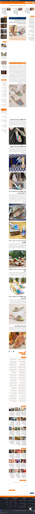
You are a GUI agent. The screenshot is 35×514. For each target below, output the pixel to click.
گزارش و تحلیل (25, 496)
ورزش (17, 496)
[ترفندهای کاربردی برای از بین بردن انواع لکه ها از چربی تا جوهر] (4, 54)
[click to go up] (30, 509)
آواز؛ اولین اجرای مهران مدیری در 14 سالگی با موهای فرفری (21, 372)
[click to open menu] (1, 2)
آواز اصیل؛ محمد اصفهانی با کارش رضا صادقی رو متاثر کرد (22, 364)
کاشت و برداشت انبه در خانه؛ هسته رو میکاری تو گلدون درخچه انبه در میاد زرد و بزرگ (17, 443)
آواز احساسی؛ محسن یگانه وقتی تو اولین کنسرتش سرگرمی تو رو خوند (21, 367)
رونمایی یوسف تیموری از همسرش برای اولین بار (13, 388)
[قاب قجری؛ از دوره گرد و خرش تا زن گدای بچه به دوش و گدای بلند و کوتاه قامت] (17, 409)
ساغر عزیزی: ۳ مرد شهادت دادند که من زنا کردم (4, 131)
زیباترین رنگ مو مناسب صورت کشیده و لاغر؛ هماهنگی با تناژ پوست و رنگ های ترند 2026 (11, 456)
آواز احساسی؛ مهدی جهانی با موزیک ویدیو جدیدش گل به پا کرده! (13, 362)
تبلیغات (1, 0)
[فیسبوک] (9, 352)
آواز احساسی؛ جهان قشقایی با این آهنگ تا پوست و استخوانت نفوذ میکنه (12, 385)
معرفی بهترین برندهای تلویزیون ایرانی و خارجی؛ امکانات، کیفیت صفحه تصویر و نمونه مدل (11, 423)
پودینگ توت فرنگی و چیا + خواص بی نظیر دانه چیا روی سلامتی (4, 31)
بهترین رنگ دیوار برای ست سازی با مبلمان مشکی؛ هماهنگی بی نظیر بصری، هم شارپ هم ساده (4, 11)
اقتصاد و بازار (20, 496)
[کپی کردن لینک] (25, 63)
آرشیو (7, 504)
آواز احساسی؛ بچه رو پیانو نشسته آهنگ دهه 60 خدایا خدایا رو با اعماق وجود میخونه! (12, 370)
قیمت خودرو (14, 500)
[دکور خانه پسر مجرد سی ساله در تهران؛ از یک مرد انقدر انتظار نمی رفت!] (11, 438)
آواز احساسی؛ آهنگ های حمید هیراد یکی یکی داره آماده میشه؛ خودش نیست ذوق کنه (12, 396)
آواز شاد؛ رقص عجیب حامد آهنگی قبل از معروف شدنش (12, 393)
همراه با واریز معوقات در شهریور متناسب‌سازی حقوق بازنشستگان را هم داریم (31, 27)
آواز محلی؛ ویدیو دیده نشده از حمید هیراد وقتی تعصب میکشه (12, 367)
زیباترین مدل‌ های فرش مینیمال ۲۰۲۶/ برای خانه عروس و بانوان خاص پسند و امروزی (23, 433)
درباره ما (3, 0)
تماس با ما (6, 0)
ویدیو (5, 496)
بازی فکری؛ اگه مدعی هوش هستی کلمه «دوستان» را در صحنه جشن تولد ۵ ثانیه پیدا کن (4, 95)
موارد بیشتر (10, 402)
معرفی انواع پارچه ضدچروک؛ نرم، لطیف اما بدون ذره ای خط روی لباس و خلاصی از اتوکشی (11, 433)
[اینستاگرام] (32, 510)
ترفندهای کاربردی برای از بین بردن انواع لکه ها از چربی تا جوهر (4, 57)
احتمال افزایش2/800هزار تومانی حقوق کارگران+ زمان (21, 362)
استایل (16, 66)
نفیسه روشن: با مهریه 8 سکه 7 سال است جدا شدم (4, 121)
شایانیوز (17, 510)
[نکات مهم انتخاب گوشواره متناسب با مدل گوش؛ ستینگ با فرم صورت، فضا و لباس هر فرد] (32, 9)
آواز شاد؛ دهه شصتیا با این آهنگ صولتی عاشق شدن (21, 380)
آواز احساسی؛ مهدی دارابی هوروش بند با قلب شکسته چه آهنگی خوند (13, 380)
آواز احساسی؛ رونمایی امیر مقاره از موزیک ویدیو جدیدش (21, 401)
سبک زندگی (13, 496)
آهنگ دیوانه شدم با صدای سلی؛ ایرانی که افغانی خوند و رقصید (21, 388)
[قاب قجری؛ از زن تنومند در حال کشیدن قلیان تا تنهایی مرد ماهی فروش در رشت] (11, 409)
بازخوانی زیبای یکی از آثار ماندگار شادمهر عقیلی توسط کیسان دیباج (12, 398)
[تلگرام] (13, 352)
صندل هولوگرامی (21, 352)
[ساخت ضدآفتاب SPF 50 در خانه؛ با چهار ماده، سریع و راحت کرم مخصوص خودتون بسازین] (11, 471)
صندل (16, 77)
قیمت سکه (10, 500)
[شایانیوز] (30, 2)
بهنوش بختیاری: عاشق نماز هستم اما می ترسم (4, 126)
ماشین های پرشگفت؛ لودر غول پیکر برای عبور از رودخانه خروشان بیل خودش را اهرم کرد (21, 375)
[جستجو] (1, 3)
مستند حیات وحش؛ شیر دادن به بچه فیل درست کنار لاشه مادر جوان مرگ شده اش (12, 377)
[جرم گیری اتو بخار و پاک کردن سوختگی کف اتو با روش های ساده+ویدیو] (4, 62)
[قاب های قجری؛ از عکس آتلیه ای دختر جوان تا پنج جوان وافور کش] (23, 419)
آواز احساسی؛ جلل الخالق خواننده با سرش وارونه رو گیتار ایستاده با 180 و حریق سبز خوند (12, 364)
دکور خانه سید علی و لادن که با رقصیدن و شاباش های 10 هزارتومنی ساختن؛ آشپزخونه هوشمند (15, 11)
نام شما (25, 482)
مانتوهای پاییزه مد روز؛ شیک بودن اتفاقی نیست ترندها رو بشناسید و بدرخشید (23, 456)
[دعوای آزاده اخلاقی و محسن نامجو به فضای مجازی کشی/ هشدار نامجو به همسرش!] (23, 409)
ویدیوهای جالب (23, 357)
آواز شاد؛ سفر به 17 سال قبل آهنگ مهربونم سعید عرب (22, 396)
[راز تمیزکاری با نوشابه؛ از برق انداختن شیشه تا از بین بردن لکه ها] (4, 72)
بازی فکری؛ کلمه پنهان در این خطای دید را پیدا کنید (4, 105)
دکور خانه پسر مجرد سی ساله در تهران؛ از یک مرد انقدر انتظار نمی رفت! (12, 442)
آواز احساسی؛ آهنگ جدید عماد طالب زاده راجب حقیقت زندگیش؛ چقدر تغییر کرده (21, 383)
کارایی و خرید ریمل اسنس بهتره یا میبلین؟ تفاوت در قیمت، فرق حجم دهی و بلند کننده (11, 465)
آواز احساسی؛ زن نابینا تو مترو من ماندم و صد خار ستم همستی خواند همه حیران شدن (21, 359)
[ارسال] (23, 63)
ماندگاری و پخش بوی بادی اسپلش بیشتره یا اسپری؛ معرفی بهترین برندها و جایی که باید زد (23, 465)
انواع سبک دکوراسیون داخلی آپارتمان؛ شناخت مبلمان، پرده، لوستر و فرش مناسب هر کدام (17, 423)
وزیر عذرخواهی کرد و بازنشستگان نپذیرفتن (31, 18)
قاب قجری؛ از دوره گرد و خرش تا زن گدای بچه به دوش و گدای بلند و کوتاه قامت (17, 414)
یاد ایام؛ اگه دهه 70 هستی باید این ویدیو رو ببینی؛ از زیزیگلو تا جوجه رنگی (21, 393)
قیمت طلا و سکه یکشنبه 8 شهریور (31, 35)
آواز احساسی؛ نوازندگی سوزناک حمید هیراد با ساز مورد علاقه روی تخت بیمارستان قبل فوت (12, 359)
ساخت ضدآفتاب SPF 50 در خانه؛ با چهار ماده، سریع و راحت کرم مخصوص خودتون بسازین (11, 475)
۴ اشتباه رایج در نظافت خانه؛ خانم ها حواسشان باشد (4, 49)
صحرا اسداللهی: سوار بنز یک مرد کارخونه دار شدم (4, 112)
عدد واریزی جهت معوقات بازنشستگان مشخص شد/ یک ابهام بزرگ (31, 31)
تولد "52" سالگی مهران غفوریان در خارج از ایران (12, 401)
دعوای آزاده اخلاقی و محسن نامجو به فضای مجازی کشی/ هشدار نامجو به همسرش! (23, 413)
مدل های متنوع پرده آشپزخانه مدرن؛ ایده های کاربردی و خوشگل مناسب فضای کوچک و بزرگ (23, 443)
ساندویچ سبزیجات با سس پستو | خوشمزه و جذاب (4, 36)
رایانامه (25, 485)
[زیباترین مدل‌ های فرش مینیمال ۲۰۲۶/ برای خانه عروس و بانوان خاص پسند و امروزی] (23, 428)
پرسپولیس (10, 502)
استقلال (15, 505)
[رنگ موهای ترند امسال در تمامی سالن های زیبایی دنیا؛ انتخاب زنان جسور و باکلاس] (17, 461)
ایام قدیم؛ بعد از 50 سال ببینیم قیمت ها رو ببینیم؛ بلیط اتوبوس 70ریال (21, 391)
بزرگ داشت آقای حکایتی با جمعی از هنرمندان (13, 372)
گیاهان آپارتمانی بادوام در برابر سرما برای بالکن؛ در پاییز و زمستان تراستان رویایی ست (17, 433)
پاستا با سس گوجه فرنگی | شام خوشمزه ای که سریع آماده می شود (4, 26)
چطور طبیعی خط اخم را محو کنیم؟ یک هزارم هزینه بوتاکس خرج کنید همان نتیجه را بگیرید (17, 456)
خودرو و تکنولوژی (9, 496)
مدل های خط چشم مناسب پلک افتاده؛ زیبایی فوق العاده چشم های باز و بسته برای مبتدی (17, 475)
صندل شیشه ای (23, 354)
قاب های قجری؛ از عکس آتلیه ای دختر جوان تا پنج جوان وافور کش (23, 423)
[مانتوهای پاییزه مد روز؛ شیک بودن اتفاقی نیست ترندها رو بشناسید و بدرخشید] (23, 451)
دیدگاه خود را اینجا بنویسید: (16, 482)
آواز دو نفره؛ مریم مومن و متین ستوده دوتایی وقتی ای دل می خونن (21, 377)
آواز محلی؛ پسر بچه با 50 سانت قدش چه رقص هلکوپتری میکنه (12, 383)
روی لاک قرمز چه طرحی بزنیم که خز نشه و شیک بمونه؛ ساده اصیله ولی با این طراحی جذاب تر (23, 475)
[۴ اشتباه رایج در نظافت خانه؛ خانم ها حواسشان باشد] (4, 45)
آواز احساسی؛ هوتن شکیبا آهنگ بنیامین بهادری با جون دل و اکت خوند (21, 385)
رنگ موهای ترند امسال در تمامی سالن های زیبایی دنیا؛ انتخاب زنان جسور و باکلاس (17, 465)
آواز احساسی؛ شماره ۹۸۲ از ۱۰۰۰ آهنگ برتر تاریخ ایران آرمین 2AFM (21, 398)
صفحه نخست (29, 496)
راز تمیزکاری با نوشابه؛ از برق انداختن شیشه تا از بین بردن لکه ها (4, 76)
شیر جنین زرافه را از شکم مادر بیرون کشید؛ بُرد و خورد (13, 391)
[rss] (34, 510)
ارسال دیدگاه (12, 490)
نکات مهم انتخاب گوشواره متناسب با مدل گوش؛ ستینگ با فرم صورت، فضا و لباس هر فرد (27, 11)
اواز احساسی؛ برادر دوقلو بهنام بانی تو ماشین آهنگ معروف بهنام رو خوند (21, 370)
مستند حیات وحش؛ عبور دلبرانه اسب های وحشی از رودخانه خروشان (12, 375)
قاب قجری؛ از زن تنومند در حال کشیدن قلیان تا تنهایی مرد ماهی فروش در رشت (11, 413)
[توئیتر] (11, 352)
